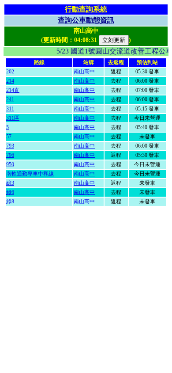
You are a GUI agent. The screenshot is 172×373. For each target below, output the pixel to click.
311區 (12, 118)
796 (10, 155)
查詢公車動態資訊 (86, 20)
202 (10, 72)
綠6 (10, 192)
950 (10, 164)
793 (10, 146)
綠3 (10, 183)
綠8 (10, 201)
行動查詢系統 (86, 9)
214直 (12, 90)
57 (8, 136)
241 (10, 99)
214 (10, 81)
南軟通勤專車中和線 (30, 174)
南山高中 (84, 72)
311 (10, 109)
